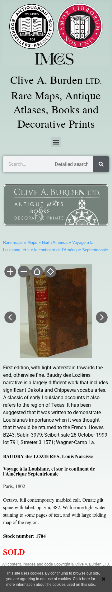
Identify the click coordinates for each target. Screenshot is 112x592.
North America (55, 242)
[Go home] (36, 272)
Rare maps (13, 242)
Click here (81, 579)
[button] (56, 142)
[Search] (101, 164)
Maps (32, 242)
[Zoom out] (23, 272)
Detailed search (72, 164)
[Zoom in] (9, 272)
